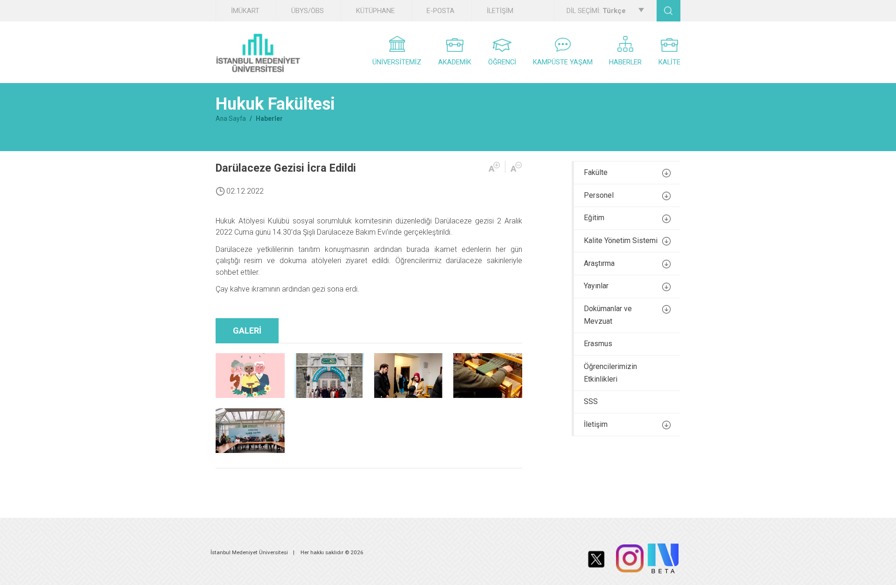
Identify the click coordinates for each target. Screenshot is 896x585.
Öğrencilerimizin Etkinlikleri (610, 372)
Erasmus (598, 343)
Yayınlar (596, 285)
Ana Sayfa (231, 118)
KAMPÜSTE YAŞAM (563, 62)
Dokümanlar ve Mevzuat (608, 315)
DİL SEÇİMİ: (596, 11)
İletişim (596, 424)
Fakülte (596, 172)
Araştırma (599, 263)
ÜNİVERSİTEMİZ (396, 62)
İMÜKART (245, 11)
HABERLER (625, 62)
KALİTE (669, 62)
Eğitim (594, 217)
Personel (599, 195)
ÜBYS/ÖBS (307, 11)
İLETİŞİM (500, 11)
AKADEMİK (454, 62)
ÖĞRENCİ (502, 62)
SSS (591, 401)
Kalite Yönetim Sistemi (621, 240)
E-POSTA (441, 11)
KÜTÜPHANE (375, 11)
